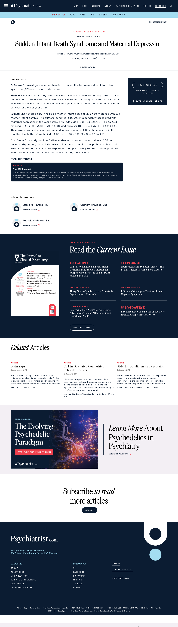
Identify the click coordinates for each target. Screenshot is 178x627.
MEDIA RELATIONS (20, 576)
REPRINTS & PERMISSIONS (23, 580)
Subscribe (160, 6)
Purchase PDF (58, 15)
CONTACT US (17, 583)
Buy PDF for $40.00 (148, 85)
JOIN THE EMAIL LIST (122, 569)
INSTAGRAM (79, 576)
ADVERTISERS (17, 572)
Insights (95, 6)
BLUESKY (77, 587)
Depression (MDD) (158, 22)
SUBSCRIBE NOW (120, 578)
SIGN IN (116, 563)
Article (80, 36)
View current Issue (82, 327)
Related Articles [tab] (87, 67)
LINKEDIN (77, 580)
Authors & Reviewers (127, 6)
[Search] (171, 6)
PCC (84, 6)
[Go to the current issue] (35, 315)
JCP (76, 6)
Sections (118, 15)
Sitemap (127, 611)
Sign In (147, 6)
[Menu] (6, 6)
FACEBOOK (78, 572)
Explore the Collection (118, 454)
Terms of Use (35, 608)
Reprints (103, 15)
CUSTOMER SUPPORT (21, 587)
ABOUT (14, 568)
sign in (143, 90)
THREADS (77, 583)
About (108, 6)
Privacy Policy (22, 608)
